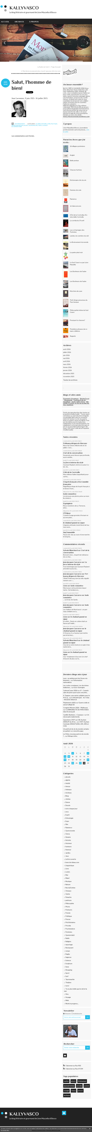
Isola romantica (69, 494)
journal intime (69, 1086)
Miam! (67, 878)
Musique (68, 881)
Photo (67, 907)
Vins (67, 994)
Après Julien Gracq (78, 402)
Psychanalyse (70, 929)
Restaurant (69, 948)
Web (67, 1000)
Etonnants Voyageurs (71, 398)
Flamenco (68, 827)
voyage (66, 1091)
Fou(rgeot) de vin (80, 400)
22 (88, 760)
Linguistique (69, 865)
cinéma (67, 799)
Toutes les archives (70, 380)
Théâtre (68, 982)
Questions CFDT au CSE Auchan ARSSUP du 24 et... (74, 721)
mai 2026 (66, 358)
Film (66, 824)
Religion (68, 941)
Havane (68, 837)
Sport (67, 973)
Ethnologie (69, 818)
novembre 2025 (68, 376)
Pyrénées (68, 932)
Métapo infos (72, 736)
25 (73, 763)
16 (65, 760)
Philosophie (69, 903)
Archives (19, 22)
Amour (67, 786)
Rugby (26, 125)
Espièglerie (67, 503)
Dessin (67, 805)
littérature (82, 1081)
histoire (44, 123)
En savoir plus (5, 1130)
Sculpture (68, 963)
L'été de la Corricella (71, 472)
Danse (67, 802)
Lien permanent (19, 123)
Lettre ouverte (70, 859)
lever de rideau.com (72, 862)
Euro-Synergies (79, 687)
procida (79, 1086)
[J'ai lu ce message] (90, 1128)
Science (68, 960)
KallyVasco (24, 7)
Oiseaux (68, 891)
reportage (19, 125)
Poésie (67, 913)
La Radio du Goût (43, 67)
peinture (68, 900)
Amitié (67, 783)
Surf (66, 976)
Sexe (67, 967)
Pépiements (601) (69, 703)
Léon (65, 586)
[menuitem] (6, 21)
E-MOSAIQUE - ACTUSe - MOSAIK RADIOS (76, 699)
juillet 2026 (67, 352)
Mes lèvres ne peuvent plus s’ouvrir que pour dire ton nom (41, 71)
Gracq (67, 834)
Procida (68, 926)
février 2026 (67, 367)
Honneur (68, 843)
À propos (34, 22)
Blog (67, 796)
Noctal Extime (70, 888)
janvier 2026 (67, 370)
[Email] (65, 1055)
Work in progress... (72, 1003)
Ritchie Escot (84, 398)
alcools (67, 777)
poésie (86, 1086)
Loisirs (67, 872)
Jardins (67, 853)
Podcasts (68, 910)
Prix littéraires (70, 922)
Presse (14, 125)
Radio (67, 938)
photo (73, 1081)
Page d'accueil (55, 67)
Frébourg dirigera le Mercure (75, 443)
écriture (67, 1095)
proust (80, 1091)
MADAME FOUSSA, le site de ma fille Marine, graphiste (76, 403)
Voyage (45, 125)
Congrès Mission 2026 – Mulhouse (75, 708)
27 (80, 763)
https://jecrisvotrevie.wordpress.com (76, 116)
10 (69, 756)
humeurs (68, 846)
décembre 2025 (68, 373)
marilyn (66, 1081)
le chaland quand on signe (74, 523)
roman (67, 951)
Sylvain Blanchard (70, 550)
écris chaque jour (71, 809)
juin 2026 (66, 355)
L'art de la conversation (73, 453)
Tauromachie (33, 125)
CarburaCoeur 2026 (70, 690)
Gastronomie (70, 831)
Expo (67, 821)
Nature (67, 884)
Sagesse (68, 957)
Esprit (67, 815)
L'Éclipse (66, 513)
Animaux (68, 789)
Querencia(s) (69, 935)
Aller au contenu (7, 2)
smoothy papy (78, 731)
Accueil (5, 22)
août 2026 (66, 349)
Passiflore (66, 402)
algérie (38, 123)
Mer (66, 875)
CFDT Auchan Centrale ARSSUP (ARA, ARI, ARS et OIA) (76, 724)
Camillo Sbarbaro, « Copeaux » (73, 715)
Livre (48, 123)
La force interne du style (73, 462)
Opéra (67, 894)
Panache (68, 897)
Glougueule (68, 400)
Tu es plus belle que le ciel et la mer (75, 990)
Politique (54, 123)
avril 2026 (66, 361)
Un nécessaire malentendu (76, 716)
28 (84, 763)
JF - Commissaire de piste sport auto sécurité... (76, 691)
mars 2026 (66, 364)
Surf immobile (69, 532)
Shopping (68, 970)
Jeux (67, 856)
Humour (68, 850)
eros (67, 812)
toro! (40, 125)
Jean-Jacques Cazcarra (72, 562)
